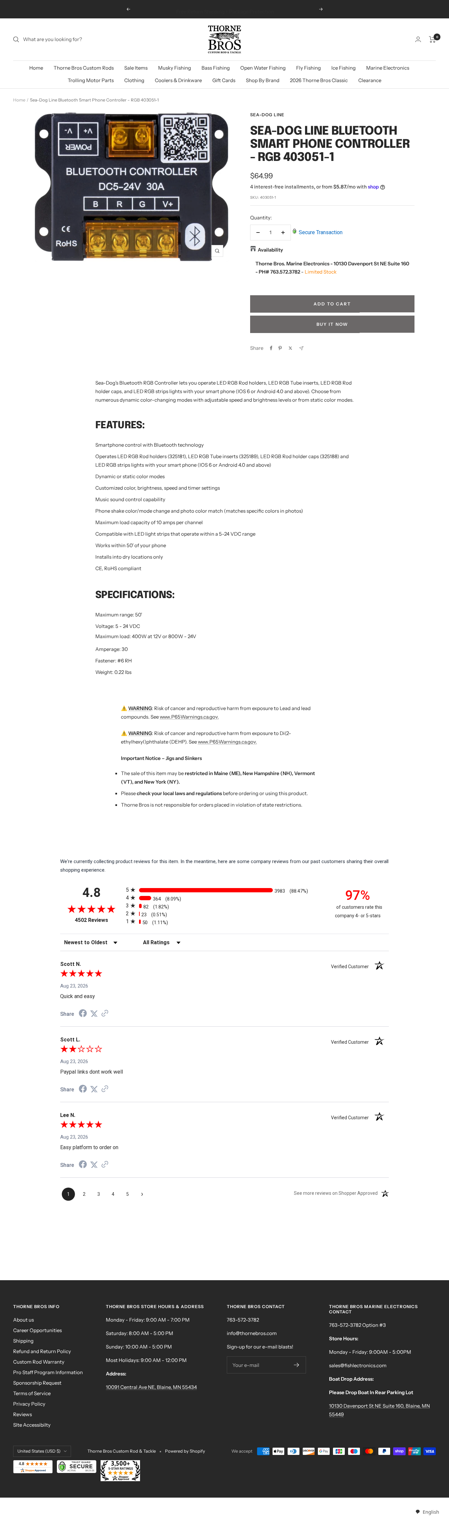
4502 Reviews (99, 920)
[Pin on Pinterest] (280, 348)
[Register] (296, 1365)
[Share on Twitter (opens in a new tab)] (94, 1014)
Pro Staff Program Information (48, 1372)
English (431, 1511)
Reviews (22, 1414)
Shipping (23, 1341)
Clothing (134, 80)
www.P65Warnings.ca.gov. (189, 717)
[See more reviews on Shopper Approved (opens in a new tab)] (104, 1014)
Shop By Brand (262, 80)
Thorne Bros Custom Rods (84, 68)
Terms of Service (32, 1393)
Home (36, 68)
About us (23, 1320)
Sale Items (136, 68)
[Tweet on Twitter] (290, 348)
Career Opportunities (37, 1330)
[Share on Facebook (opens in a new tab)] (83, 1014)
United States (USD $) (38, 1451)
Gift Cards (223, 80)
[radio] (224, 889)
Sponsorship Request (37, 1383)
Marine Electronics (387, 68)
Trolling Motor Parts (91, 80)
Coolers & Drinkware (178, 80)
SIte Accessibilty (32, 1425)
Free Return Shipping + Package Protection (225, 9)
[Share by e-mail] (301, 348)
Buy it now (332, 324)
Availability (270, 250)
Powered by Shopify (185, 1451)
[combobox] (427, 1512)
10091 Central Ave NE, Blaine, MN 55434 (151, 1387)
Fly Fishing (308, 68)
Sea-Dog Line (267, 114)
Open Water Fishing (263, 68)
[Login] (418, 39)
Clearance (369, 80)
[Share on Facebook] (271, 348)
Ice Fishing (343, 68)
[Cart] (432, 39)
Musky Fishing (174, 68)
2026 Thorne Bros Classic (319, 80)
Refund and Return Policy (42, 1351)
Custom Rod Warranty (38, 1362)
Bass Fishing (215, 68)
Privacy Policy (29, 1404)
